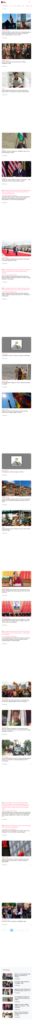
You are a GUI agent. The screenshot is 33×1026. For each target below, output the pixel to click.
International (5, 6)
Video (22, 6)
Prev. (3, 930)
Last (27, 930)
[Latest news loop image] (16, 21)
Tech (14, 6)
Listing (27, 6)
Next (23, 930)
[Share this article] (30, 38)
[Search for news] (29, 1)
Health (18, 6)
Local (10, 6)
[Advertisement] (16, 114)
